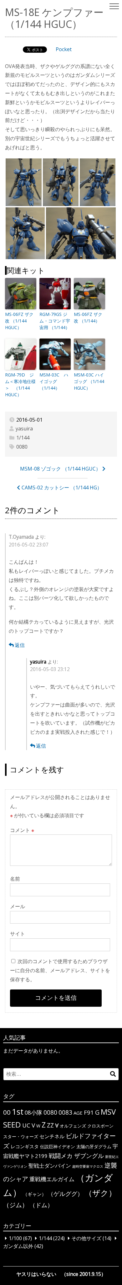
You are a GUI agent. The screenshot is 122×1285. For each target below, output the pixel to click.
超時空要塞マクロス (87, 1166)
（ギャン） (34, 1194)
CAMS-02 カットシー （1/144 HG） (62, 487)
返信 (20, 645)
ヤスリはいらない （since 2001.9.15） (61, 1274)
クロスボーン (100, 1126)
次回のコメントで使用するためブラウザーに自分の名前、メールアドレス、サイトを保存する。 (60, 970)
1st (17, 1111)
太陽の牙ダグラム (93, 1146)
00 (7, 1112)
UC (26, 1125)
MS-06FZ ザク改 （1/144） (88, 317)
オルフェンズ (73, 1126)
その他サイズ (86, 1238)
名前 (15, 878)
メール (17, 906)
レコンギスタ (25, 1146)
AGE (78, 1113)
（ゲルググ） (65, 1194)
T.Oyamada (21, 537)
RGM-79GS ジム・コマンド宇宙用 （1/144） (54, 320)
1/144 (22, 437)
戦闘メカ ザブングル (76, 1156)
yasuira (24, 428)
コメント (22, 830)
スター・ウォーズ (20, 1136)
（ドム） (41, 1205)
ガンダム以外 (18, 1246)
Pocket (64, 49)
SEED (12, 1124)
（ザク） (100, 1192)
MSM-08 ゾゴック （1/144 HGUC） (60, 468)
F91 (89, 1112)
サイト (17, 933)
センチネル (51, 1136)
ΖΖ (50, 1125)
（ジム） (15, 1205)
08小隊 (33, 1112)
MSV (108, 1111)
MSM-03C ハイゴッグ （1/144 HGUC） (89, 381)
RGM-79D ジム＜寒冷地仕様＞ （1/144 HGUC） (20, 384)
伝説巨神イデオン (57, 1146)
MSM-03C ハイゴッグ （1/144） (53, 381)
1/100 (15, 1238)
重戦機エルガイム (51, 1179)
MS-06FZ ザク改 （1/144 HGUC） (19, 320)
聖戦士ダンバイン (49, 1165)
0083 (65, 1112)
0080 (22, 446)
